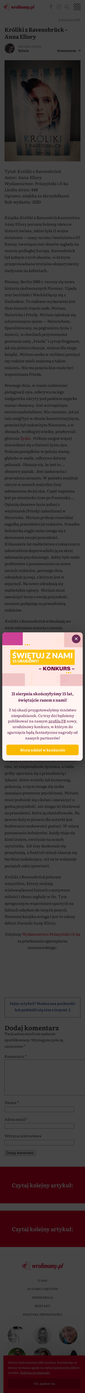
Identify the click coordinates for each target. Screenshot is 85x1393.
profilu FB (57, 721)
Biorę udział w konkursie (42, 750)
